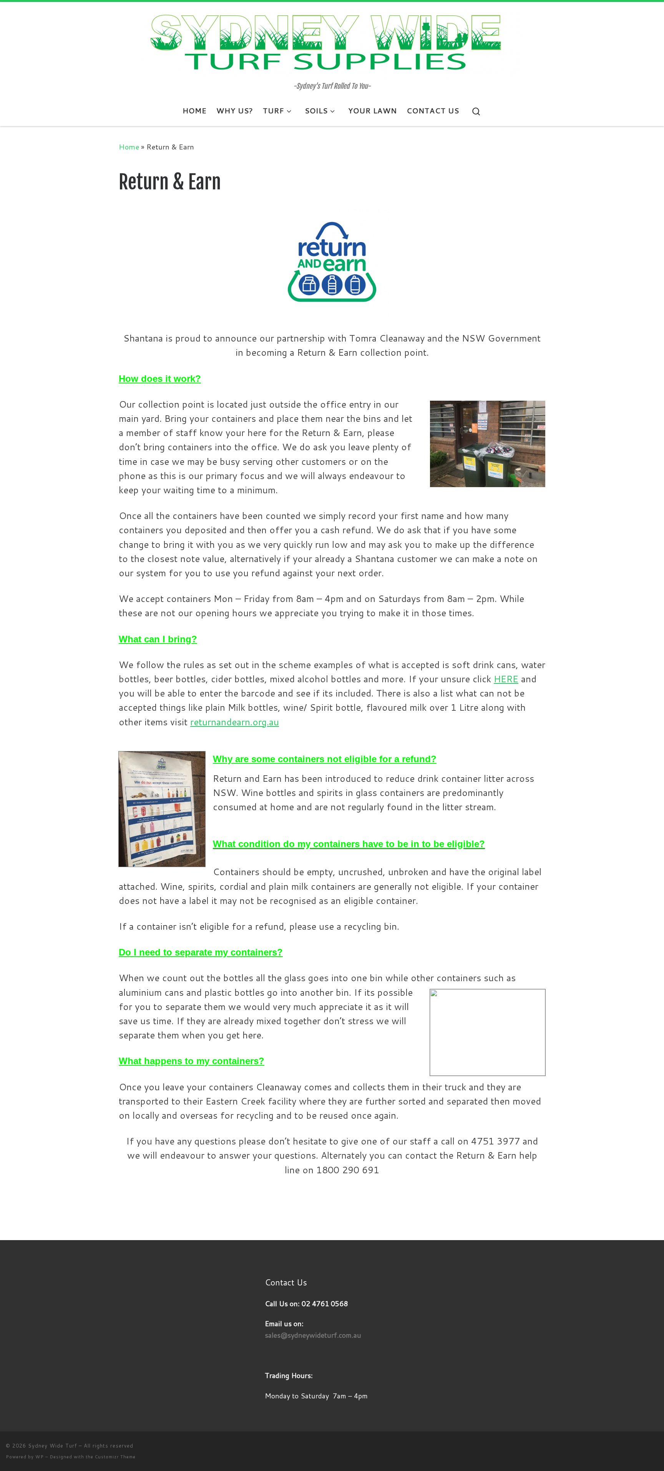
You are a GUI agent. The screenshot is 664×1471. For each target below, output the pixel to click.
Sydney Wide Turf (52, 1445)
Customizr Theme (115, 1457)
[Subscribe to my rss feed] (641, 1451)
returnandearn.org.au (234, 721)
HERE (506, 678)
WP (39, 1457)
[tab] (332, 758)
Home (129, 146)
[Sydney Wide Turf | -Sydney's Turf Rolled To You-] (332, 42)
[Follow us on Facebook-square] (655, 1451)
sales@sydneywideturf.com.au (313, 1335)
